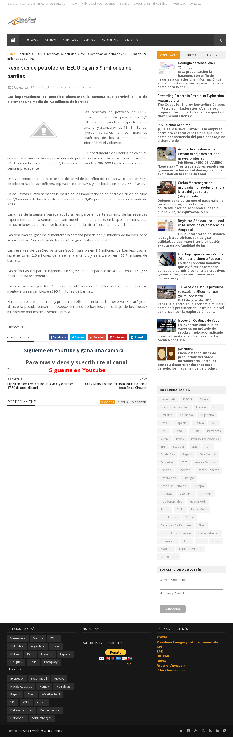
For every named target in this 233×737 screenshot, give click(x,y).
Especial (191, 55)
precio (165, 509)
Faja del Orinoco (190, 549)
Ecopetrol (167, 462)
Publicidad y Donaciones (98, 3)
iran (207, 446)
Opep (204, 399)
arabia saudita (205, 462)
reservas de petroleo (61, 54)
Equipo (124, 3)
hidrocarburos (208, 533)
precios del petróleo (205, 438)
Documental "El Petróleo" (151, 3)
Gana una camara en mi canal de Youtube (36, 3)
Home (11, 54)
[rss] (210, 731)
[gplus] (195, 731)
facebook (138, 402)
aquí (128, 663)
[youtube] (203, 731)
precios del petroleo (175, 407)
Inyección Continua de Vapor (199, 320)
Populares (169, 55)
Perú (201, 541)
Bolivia (199, 423)
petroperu (17, 718)
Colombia (186, 415)
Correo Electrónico (173, 579)
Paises (88, 40)
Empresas (68, 40)
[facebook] (188, 731)
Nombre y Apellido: (173, 593)
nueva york (198, 502)
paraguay (51, 662)
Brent (180, 438)
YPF (163, 446)
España (166, 470)
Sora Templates (33, 731)
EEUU (38, 54)
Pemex (179, 431)
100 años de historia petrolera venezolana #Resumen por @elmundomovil (200, 291)
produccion (168, 478)
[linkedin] (217, 731)
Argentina (207, 415)
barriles (25, 54)
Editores (214, 55)
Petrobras (214, 431)
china (165, 438)
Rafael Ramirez (208, 470)
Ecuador (178, 446)
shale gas (168, 454)
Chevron (184, 470)
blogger (107, 402)
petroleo (166, 415)
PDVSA (187, 399)
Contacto (195, 3)
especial (181, 423)
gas (195, 446)
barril (186, 541)
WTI (83, 54)
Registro (179, 3)
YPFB (184, 462)
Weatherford (51, 694)
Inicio (73, 3)
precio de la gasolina (176, 533)
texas (216, 541)
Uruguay (166, 494)
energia (189, 478)
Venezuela (168, 399)
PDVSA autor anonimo (173, 125)
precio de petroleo (173, 486)
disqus (123, 402)
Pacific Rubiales (171, 502)
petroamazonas (21, 710)
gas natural (208, 454)
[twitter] (181, 731)
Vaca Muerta (169, 517)
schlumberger (41, 718)
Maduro (166, 549)
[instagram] (224, 731)
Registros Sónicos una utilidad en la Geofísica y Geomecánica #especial (201, 225)
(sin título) (185, 349)
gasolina (186, 494)
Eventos (50, 40)
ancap (41, 702)
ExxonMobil (199, 509)
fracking (205, 494)
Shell (201, 525)
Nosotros (29, 40)
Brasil (164, 423)
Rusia (196, 431)
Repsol (187, 454)
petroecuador (49, 710)
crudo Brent (169, 557)
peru (164, 431)
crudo (190, 517)
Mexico (201, 407)
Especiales (108, 40)
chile (180, 509)
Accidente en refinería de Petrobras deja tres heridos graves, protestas (198, 154)
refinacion (168, 541)
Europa (199, 486)
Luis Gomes (54, 731)
